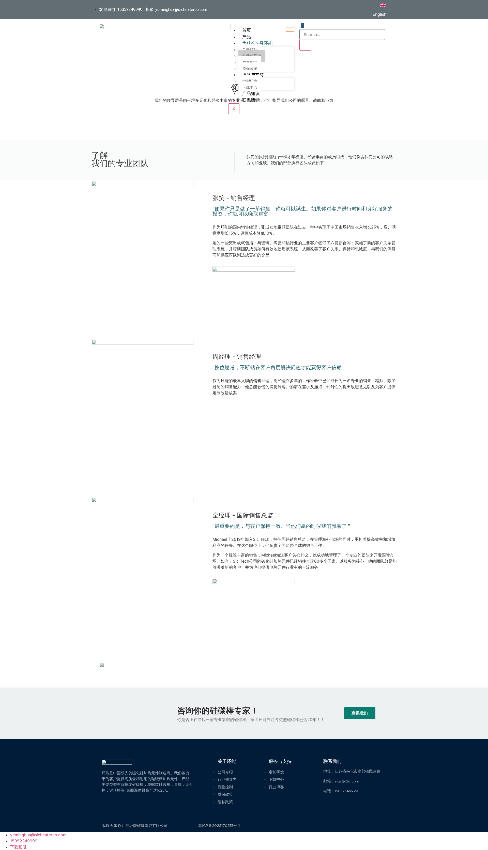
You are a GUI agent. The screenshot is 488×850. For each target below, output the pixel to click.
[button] (359, 713)
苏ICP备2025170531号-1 (219, 825)
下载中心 (249, 87)
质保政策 (249, 68)
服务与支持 (253, 74)
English (379, 14)
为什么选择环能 (257, 43)
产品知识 (251, 93)
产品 (246, 36)
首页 (246, 30)
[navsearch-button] (302, 25)
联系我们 (251, 100)
